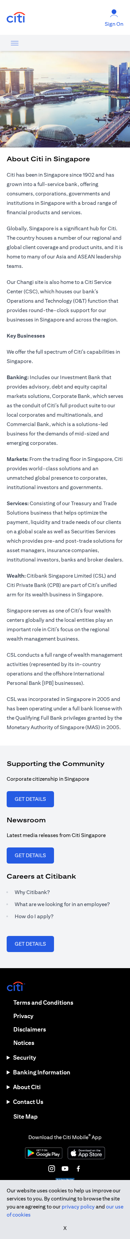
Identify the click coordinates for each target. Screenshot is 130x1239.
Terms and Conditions (43, 1002)
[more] (15, 43)
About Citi (27, 1086)
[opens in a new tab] (16, 17)
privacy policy (78, 1206)
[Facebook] (78, 1169)
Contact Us (28, 1101)
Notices (23, 1042)
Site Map (25, 1116)
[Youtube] (65, 1169)
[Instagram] (52, 1169)
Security (24, 1057)
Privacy (23, 1015)
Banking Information (41, 1072)
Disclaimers (29, 1029)
